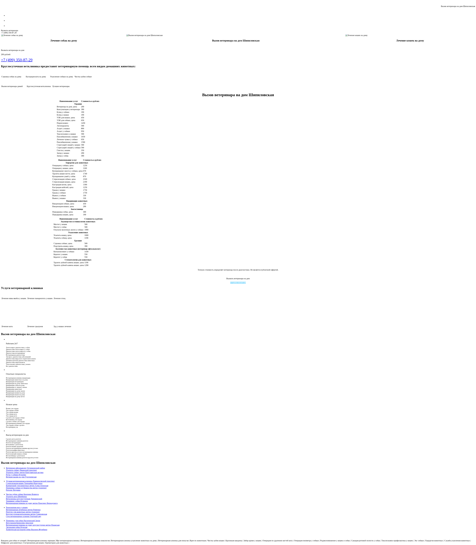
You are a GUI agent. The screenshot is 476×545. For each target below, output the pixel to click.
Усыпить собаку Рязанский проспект (21, 470)
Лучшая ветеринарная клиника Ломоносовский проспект (30, 481)
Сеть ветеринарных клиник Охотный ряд (23, 516)
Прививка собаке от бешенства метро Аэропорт (26, 488)
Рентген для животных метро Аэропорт (23, 512)
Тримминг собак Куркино (17, 501)
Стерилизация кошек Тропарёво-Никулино (24, 483)
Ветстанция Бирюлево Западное (19, 523)
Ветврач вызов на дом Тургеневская (21, 477)
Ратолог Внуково (13, 490)
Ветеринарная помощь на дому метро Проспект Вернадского (32, 503)
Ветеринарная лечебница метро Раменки (23, 510)
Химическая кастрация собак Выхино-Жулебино (26, 529)
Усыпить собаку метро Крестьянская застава (24, 472)
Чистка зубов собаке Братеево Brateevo (22, 494)
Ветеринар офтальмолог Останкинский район (25, 468)
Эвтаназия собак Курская (16, 527)
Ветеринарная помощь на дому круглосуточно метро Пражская (33, 525)
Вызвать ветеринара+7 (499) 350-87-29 (9, 31)
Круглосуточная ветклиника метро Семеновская (26, 514)
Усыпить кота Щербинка (16, 496)
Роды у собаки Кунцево (16, 475)
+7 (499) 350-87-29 (238, 283)
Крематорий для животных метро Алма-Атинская (27, 486)
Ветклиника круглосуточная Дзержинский (24, 499)
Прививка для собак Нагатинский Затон (23, 521)
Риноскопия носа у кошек (17, 507)
